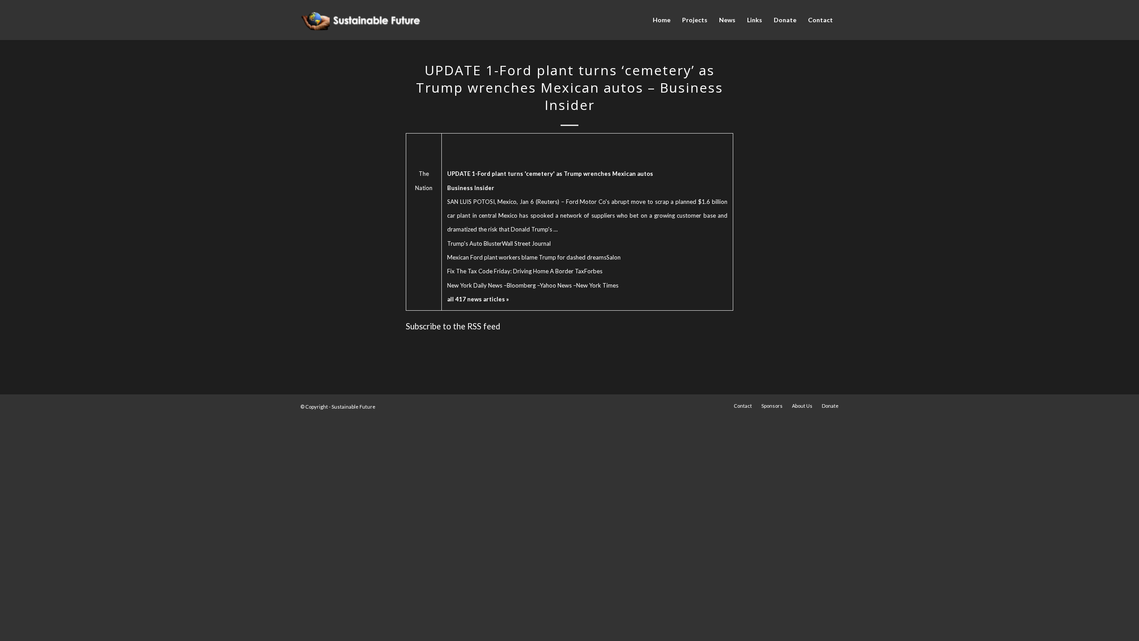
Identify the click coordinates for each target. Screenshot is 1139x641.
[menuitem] (661, 20)
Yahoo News (556, 285)
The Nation (423, 180)
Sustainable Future (353, 407)
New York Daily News (474, 285)
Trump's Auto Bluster (474, 243)
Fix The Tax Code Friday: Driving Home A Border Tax (515, 271)
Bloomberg (521, 285)
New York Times (597, 285)
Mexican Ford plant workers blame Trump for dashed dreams (526, 257)
